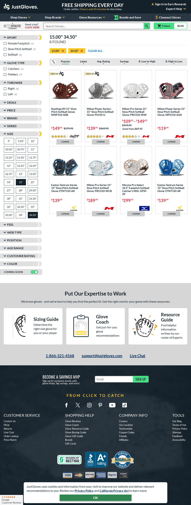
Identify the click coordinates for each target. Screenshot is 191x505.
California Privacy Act (114, 490)
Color (12, 263)
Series (12, 126)
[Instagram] (89, 405)
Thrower (14, 82)
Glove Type (16, 63)
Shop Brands (53, 17)
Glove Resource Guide (77, 428)
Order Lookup (11, 436)
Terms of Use (179, 424)
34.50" (74, 50)
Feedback (177, 436)
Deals (11, 102)
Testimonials (125, 428)
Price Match (10, 439)
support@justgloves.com (102, 355)
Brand (12, 118)
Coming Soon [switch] (13, 272)
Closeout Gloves (170, 17)
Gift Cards (70, 443)
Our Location (126, 424)
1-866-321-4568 (60, 355)
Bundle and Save (128, 17)
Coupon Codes (126, 432)
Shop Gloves (18, 17)
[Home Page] (21, 6)
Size (10, 134)
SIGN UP (140, 379)
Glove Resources (90, 17)
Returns (8, 428)
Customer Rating (21, 256)
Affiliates (124, 439)
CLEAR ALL (95, 50)
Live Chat (137, 355)
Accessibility (179, 439)
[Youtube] (112, 405)
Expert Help (174, 8)
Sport (12, 37)
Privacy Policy (84, 490)
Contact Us (10, 421)
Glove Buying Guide (75, 432)
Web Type (14, 232)
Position (14, 240)
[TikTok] (124, 405)
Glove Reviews (73, 421)
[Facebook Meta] (66, 405)
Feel (10, 224)
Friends (123, 436)
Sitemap (176, 432)
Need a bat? (32, 26)
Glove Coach (72, 424)
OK (95, 498)
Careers (123, 421)
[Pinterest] (100, 405)
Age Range (15, 248)
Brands (69, 439)
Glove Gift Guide (74, 436)
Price (11, 110)
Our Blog (177, 421)
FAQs (7, 424)
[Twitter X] (78, 405)
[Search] (147, 26)
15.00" (55, 50)
